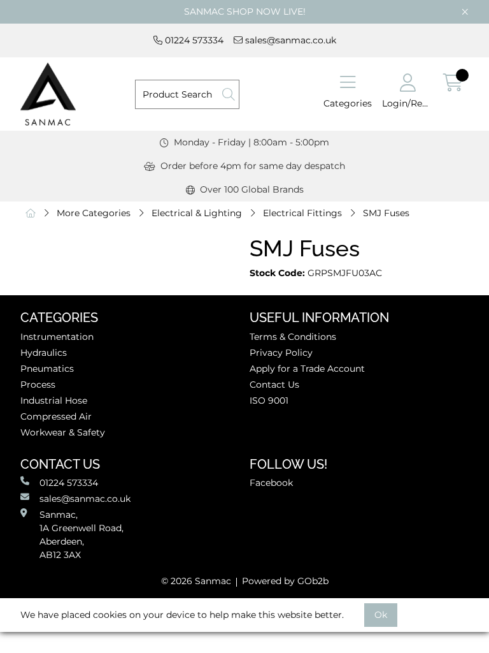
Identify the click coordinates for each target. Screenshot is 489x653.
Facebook (271, 482)
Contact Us (274, 384)
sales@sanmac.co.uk (289, 40)
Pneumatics (47, 368)
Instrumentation (57, 336)
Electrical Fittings (302, 213)
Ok (380, 614)
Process (37, 384)
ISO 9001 (269, 400)
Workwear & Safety (62, 432)
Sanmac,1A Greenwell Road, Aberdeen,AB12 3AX (81, 535)
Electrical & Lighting (197, 213)
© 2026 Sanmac (196, 581)
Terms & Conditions (293, 336)
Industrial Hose (53, 400)
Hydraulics (43, 352)
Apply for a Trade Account (307, 368)
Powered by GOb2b (285, 581)
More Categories (94, 213)
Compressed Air (56, 416)
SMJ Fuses (386, 213)
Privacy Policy (281, 352)
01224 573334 (192, 40)
